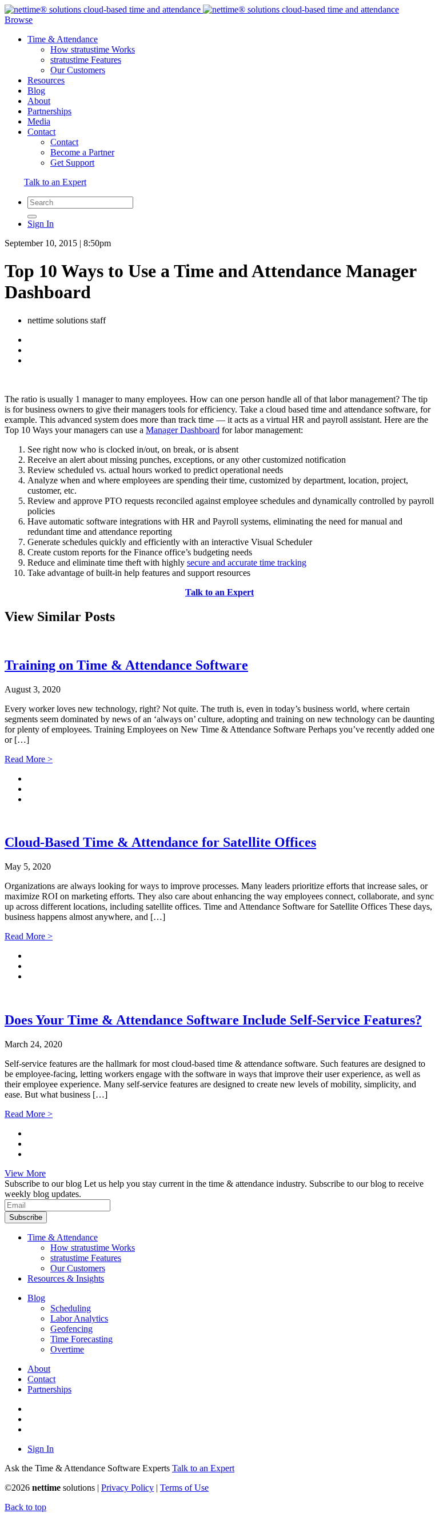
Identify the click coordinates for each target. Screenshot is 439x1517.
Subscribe (25, 1217)
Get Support (72, 162)
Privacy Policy (127, 1487)
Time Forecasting (81, 1339)
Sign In (40, 224)
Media (38, 121)
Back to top (25, 1507)
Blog (36, 90)
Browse (19, 20)
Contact (41, 132)
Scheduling (70, 1308)
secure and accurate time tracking (246, 562)
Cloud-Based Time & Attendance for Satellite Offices (160, 842)
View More (25, 1173)
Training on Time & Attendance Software (126, 665)
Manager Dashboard (183, 430)
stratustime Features (85, 60)
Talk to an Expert (55, 182)
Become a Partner (82, 152)
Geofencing (71, 1329)
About (38, 101)
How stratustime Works (92, 49)
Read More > (29, 759)
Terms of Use (184, 1487)
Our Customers (77, 70)
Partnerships (49, 111)
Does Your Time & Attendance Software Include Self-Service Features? (213, 1019)
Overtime (67, 1349)
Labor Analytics (79, 1318)
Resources (46, 80)
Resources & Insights (65, 1278)
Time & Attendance (62, 39)
